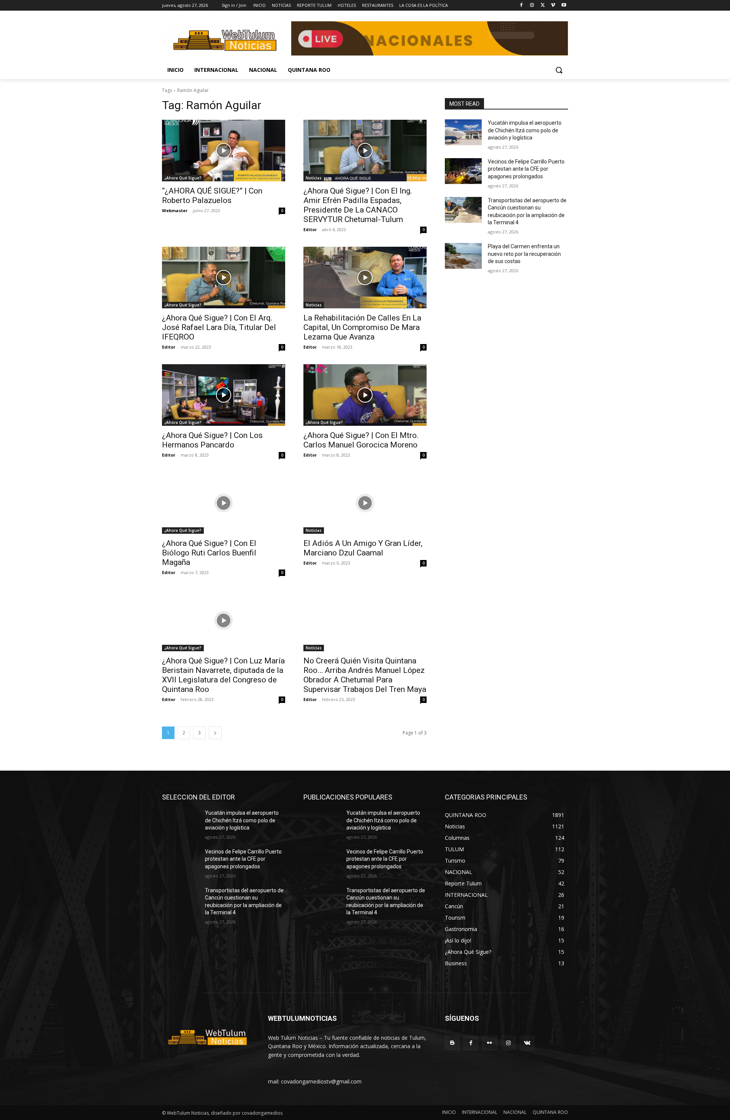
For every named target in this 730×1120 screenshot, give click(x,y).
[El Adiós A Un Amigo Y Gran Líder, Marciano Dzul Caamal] (365, 503)
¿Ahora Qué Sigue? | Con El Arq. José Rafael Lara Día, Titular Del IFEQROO (219, 327)
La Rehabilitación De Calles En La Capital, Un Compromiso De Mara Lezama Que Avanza (362, 327)
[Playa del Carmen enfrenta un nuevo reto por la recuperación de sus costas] (463, 256)
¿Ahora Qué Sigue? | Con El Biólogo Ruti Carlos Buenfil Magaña (209, 553)
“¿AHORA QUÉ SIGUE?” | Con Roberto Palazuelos (212, 195)
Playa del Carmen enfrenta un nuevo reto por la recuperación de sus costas (524, 253)
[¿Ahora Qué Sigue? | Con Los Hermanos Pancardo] (223, 395)
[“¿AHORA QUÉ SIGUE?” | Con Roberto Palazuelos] (223, 150)
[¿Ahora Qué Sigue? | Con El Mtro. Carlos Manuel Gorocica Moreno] (365, 395)
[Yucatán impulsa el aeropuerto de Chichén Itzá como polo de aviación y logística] (463, 132)
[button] (559, 70)
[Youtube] (563, 5)
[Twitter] (542, 5)
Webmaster (174, 210)
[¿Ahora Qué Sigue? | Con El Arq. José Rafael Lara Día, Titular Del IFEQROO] (223, 277)
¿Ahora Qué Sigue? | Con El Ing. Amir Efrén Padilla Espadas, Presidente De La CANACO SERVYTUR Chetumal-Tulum (357, 205)
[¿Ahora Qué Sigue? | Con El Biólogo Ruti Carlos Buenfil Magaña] (223, 503)
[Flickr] (489, 1043)
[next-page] (215, 733)
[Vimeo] (553, 5)
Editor (310, 229)
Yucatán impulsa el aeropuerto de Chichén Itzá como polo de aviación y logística (525, 130)
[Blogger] (452, 1043)
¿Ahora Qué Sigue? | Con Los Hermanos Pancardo (212, 440)
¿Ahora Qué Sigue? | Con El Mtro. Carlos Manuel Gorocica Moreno (361, 440)
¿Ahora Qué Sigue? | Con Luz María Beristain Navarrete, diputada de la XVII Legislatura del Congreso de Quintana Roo (223, 675)
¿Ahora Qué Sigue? (183, 178)
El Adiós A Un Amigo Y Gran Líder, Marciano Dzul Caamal (362, 548)
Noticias (314, 178)
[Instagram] (532, 5)
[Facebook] (521, 5)
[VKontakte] (527, 1043)
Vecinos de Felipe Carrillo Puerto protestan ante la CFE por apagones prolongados (526, 169)
